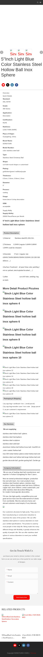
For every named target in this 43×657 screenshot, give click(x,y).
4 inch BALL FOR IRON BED (31, 636)
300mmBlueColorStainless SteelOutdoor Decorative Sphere (11, 636)
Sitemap (33, 653)
